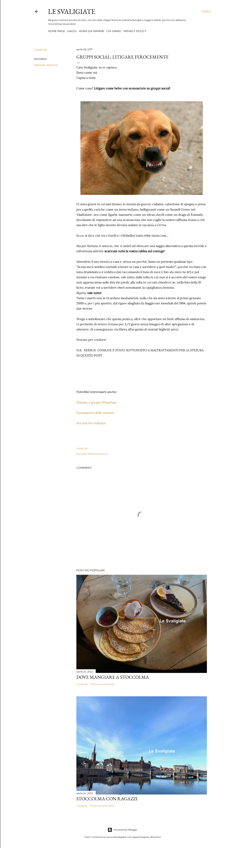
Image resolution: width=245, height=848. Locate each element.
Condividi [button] (40, 49)
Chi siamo (113, 31)
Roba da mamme (91, 31)
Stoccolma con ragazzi (106, 799)
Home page (56, 31)
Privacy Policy (134, 31)
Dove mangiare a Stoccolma (112, 677)
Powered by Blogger (125, 829)
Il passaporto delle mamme (95, 413)
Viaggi (72, 31)
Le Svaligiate (71, 11)
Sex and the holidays (90, 423)
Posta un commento (102, 684)
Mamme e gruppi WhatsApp (96, 402)
